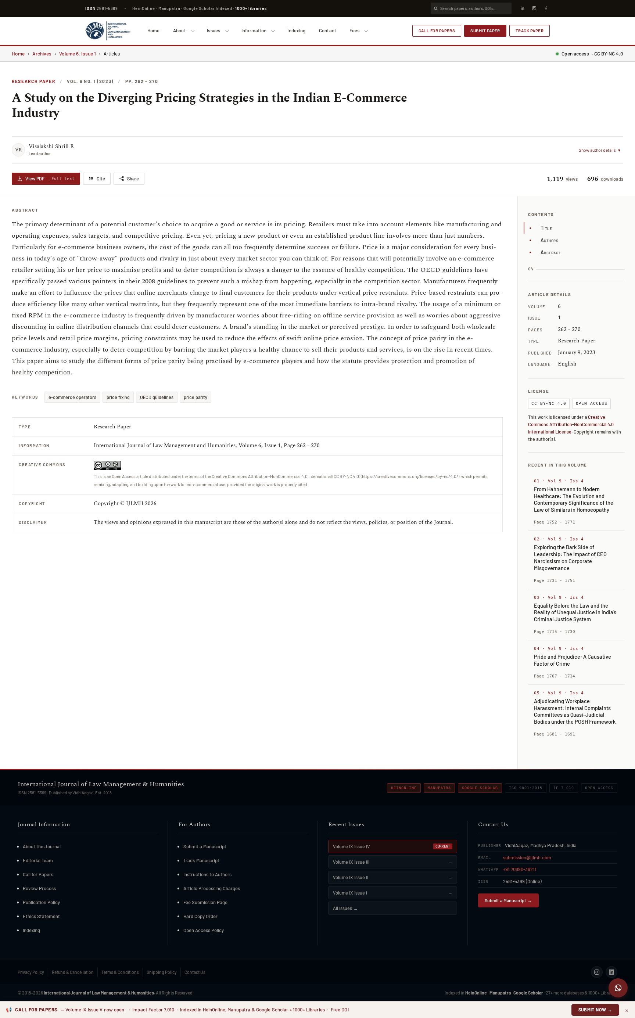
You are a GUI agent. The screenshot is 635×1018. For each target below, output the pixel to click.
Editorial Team (38, 860)
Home (153, 30)
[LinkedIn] (522, 8)
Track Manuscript (201, 860)
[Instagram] (534, 8)
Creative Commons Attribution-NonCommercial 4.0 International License (571, 424)
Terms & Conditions (120, 972)
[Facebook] (546, 8)
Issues (213, 30)
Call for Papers (437, 30)
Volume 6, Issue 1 (77, 53)
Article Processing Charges (211, 888)
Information (254, 30)
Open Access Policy (203, 930)
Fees (354, 30)
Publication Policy (41, 902)
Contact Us (194, 972)
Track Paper (529, 30)
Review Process (39, 888)
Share (133, 178)
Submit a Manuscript (204, 846)
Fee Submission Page (205, 902)
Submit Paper (485, 30)
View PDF (50, 178)
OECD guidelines (156, 397)
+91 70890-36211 (520, 869)
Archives (41, 53)
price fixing (118, 397)
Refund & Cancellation (73, 972)
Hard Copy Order (200, 916)
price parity (195, 397)
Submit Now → (595, 1009)
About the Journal (42, 846)
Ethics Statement (41, 916)
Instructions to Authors (207, 874)
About (179, 30)
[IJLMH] (107, 30)
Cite (101, 178)
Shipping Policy (162, 972)
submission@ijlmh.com (527, 857)
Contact (328, 30)
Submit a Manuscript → (508, 900)
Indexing (296, 30)
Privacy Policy (31, 972)
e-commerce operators (72, 397)
